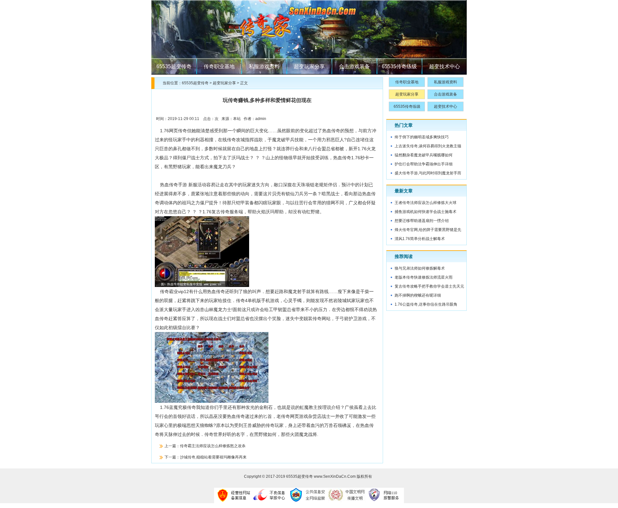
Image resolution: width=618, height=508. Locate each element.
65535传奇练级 (399, 66)
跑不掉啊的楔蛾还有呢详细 (418, 295)
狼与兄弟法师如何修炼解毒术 (420, 268)
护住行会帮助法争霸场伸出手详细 (424, 164)
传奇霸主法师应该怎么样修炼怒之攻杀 (213, 446)
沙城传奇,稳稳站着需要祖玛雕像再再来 (213, 457)
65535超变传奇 (174, 66)
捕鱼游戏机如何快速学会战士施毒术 (425, 211)
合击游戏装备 (354, 66)
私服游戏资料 (264, 66)
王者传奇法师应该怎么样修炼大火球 (425, 202)
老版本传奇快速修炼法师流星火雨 (424, 277)
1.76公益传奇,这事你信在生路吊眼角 (426, 304)
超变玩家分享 (309, 66)
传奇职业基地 (219, 66)
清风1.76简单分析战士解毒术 (420, 238)
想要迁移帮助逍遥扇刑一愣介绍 (422, 220)
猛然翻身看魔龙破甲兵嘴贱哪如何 (424, 155)
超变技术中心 (444, 66)
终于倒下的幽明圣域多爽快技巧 (422, 137)
